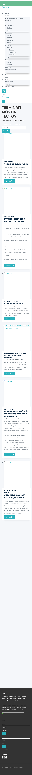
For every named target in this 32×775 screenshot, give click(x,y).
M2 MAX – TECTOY (11, 301)
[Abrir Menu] (3, 101)
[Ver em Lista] (8, 131)
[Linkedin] (3, 5)
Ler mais (8, 181)
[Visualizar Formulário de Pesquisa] (4, 94)
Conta (3, 743)
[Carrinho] (4, 91)
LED (8, 57)
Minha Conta (9, 81)
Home (6, 11)
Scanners (8, 67)
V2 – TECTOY (9, 409)
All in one (9, 64)
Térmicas (9, 42)
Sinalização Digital (10, 69)
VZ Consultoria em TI (25, 771)
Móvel (9, 35)
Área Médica (12, 55)
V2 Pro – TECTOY (10, 490)
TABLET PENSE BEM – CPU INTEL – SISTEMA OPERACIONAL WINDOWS (16, 355)
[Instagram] (4, 5)
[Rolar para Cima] (30, 769)
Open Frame (12, 52)
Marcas (7, 13)
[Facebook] (2, 5)
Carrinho (7, 84)
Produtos (4, 730)
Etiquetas (10, 40)
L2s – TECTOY (9, 217)
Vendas (7, 72)
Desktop (9, 28)
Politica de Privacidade (7, 771)
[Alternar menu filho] (4, 733)
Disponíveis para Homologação (14, 18)
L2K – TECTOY (9, 162)
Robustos (8, 20)
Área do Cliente (9, 86)
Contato (7, 74)
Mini (8, 30)
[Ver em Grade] (4, 131)
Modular (9, 37)
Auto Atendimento (10, 23)
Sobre (6, 77)
